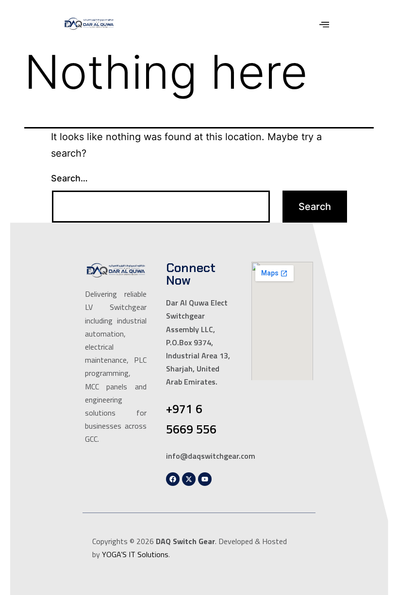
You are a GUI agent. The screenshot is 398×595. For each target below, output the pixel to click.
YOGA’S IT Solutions (135, 554)
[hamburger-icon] (324, 26)
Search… (69, 178)
